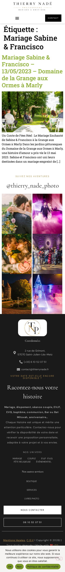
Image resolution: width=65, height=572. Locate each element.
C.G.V (30, 540)
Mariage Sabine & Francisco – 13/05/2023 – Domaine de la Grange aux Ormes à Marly (32, 71)
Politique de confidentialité (43, 566)
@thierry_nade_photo (32, 185)
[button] (17, 18)
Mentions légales (14, 540)
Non (19, 566)
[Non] (59, 558)
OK (10, 566)
